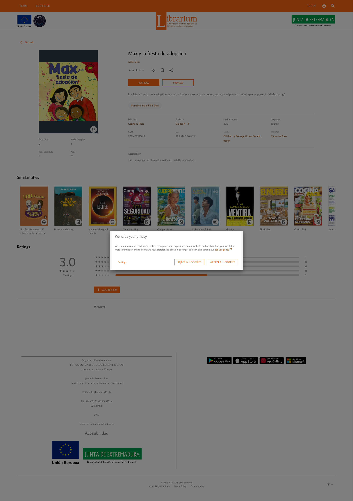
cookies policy (222, 249)
